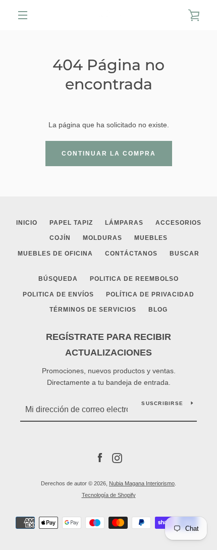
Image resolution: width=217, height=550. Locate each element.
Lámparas (124, 222)
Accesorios (178, 222)
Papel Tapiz (71, 222)
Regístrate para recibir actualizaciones (108, 345)
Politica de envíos (58, 294)
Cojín (60, 237)
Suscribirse (162, 403)
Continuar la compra (109, 153)
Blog (158, 309)
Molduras (102, 237)
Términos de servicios (92, 309)
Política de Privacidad (150, 294)
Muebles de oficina (55, 253)
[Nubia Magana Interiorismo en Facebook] (100, 458)
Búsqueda (58, 278)
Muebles (151, 237)
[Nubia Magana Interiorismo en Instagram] (117, 458)
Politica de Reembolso (134, 278)
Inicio (26, 222)
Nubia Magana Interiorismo (142, 483)
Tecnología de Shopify (109, 495)
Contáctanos (131, 253)
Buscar (184, 253)
